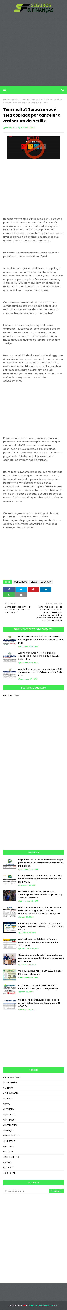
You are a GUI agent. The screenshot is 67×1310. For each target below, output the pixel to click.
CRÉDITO (8, 1088)
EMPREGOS (9, 1119)
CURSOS (8, 1098)
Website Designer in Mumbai (43, 1305)
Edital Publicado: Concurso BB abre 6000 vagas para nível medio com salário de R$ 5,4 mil (40, 926)
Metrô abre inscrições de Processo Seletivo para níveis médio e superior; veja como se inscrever (40, 894)
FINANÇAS (9, 1130)
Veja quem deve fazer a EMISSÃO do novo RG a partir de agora (40, 972)
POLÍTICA (8, 1151)
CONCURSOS (20, 582)
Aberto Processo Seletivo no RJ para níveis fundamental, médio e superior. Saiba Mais (38, 942)
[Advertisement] (33, 49)
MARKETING (9, 1141)
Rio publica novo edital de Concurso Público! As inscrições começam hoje (38, 987)
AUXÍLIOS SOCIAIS (12, 1077)
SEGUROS (9, 1167)
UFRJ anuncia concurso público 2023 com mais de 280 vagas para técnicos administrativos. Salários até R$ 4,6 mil (40, 910)
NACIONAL (9, 1146)
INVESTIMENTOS (11, 1135)
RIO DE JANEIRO (11, 1157)
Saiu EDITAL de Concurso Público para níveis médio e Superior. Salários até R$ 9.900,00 (39, 1003)
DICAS (34, 582)
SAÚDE (7, 1162)
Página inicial (10, 99)
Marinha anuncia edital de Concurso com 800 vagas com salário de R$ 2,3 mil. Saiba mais (40, 639)
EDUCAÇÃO (9, 1114)
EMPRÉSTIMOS (11, 1125)
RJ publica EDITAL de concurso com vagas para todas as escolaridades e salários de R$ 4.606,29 (41, 863)
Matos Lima (11, 127)
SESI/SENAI (9, 1173)
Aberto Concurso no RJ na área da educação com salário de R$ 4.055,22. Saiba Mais (38, 656)
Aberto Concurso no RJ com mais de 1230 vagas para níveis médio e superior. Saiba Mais (40, 672)
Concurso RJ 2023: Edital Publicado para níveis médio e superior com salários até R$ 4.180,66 (40, 878)
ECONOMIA (24, 99)
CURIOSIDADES (11, 1093)
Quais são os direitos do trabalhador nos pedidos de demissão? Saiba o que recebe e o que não (41, 958)
